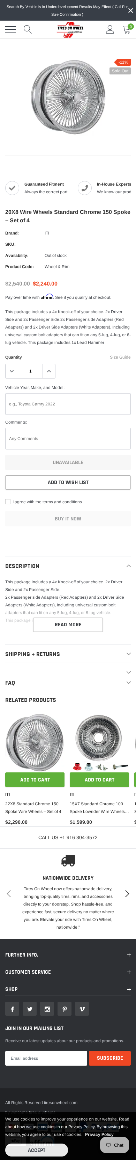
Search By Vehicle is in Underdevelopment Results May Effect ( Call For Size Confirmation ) (67, 10)
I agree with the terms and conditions (47, 501)
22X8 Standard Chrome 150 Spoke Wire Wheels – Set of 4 (33, 807)
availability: (17, 255)
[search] (28, 29)
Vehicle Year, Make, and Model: (35, 387)
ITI (47, 233)
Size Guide (120, 357)
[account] (110, 29)
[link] (35, 742)
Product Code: (19, 266)
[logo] (68, 29)
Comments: (16, 422)
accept (36, 1150)
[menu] (10, 29)
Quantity (13, 357)
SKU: (10, 244)
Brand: (12, 233)
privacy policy (99, 1134)
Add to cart (35, 780)
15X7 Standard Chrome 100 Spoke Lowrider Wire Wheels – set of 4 (99, 808)
